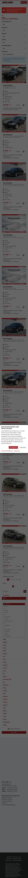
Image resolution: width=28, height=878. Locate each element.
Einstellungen (23, 447)
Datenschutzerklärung (7, 451)
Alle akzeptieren (13, 447)
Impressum (17, 451)
